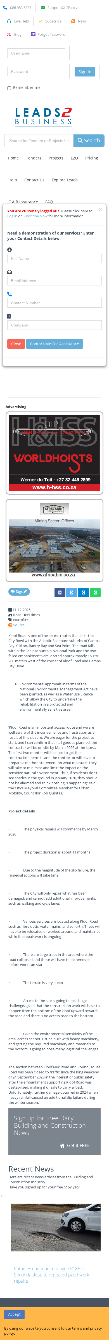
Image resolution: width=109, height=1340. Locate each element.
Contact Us (34, 180)
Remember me (27, 87)
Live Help (21, 21)
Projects (56, 158)
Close (16, 343)
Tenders (33, 158)
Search (91, 140)
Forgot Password (51, 34)
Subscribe (53, 21)
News (82, 21)
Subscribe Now (35, 216)
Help (12, 180)
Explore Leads (65, 180)
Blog (18, 34)
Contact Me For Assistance (54, 343)
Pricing (91, 158)
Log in (12, 216)
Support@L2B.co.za (64, 7)
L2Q (74, 158)
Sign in (85, 71)
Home (13, 158)
